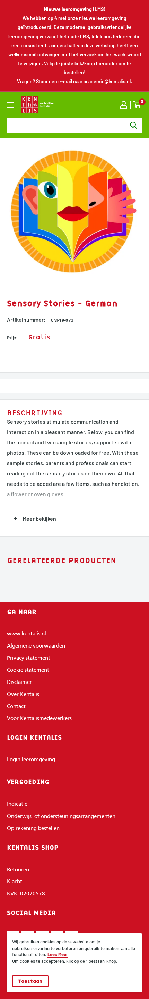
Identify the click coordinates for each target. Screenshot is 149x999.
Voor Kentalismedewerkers (39, 719)
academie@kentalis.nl (107, 81)
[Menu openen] (10, 105)
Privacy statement (28, 658)
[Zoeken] (133, 125)
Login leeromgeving (31, 760)
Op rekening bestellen (33, 828)
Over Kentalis (23, 694)
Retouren (18, 870)
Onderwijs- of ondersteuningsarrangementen (61, 816)
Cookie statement (28, 670)
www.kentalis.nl (26, 634)
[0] (137, 104)
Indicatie (17, 804)
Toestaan (30, 981)
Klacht (14, 882)
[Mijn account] (123, 105)
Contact (16, 706)
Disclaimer (19, 682)
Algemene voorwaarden (36, 646)
